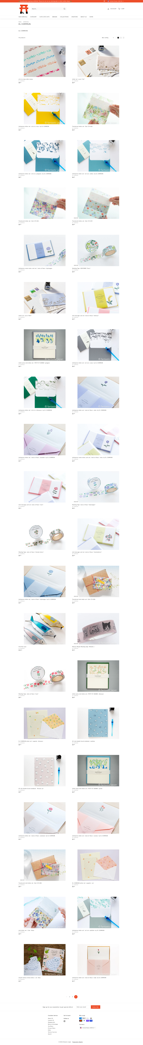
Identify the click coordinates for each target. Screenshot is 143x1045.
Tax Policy (50, 1026)
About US (50, 1018)
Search (49, 1034)
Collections (64, 16)
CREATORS (74, 16)
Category (33, 16)
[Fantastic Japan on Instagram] (64, 1021)
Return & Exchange (53, 1024)
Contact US (51, 1020)
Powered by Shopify (77, 1042)
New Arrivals (23, 16)
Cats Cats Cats (44, 16)
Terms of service (52, 1032)
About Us (84, 16)
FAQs (49, 1030)
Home (20, 21)
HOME (91, 16)
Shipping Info (51, 1022)
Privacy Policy (51, 1028)
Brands (54, 16)
